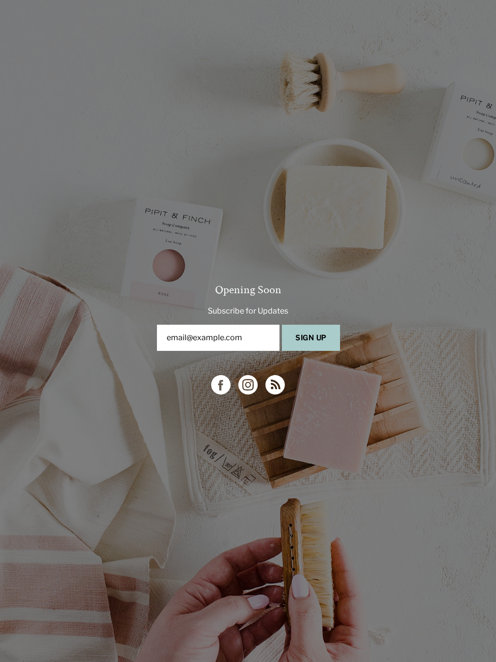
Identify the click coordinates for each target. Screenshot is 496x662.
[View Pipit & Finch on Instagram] (248, 384)
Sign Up (310, 337)
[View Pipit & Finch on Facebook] (221, 384)
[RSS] (275, 384)
